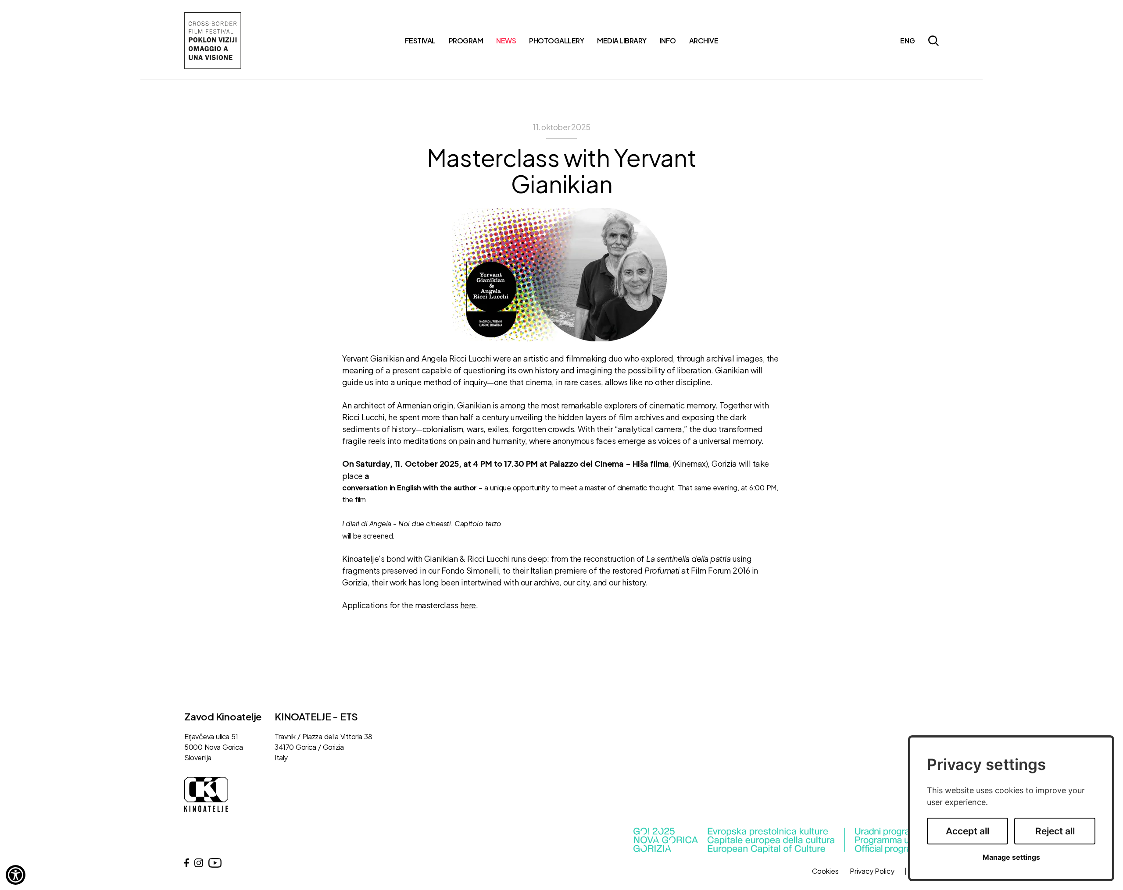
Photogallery (556, 40)
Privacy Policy (872, 871)
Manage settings (1011, 857)
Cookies (825, 871)
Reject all (1055, 831)
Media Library (622, 40)
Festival (420, 40)
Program (466, 40)
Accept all (967, 831)
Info (668, 40)
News (506, 40)
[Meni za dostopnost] (15, 875)
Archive (704, 40)
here (468, 605)
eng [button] (907, 40)
